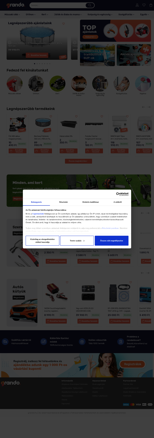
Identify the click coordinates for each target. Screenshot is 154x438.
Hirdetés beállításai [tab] (90, 202)
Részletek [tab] (63, 202)
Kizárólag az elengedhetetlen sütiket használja (42, 240)
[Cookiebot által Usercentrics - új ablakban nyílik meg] (117, 194)
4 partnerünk (38, 214)
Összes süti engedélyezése (111, 241)
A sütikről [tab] (118, 202)
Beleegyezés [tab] (36, 202)
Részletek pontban (110, 228)
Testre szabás (75, 241)
